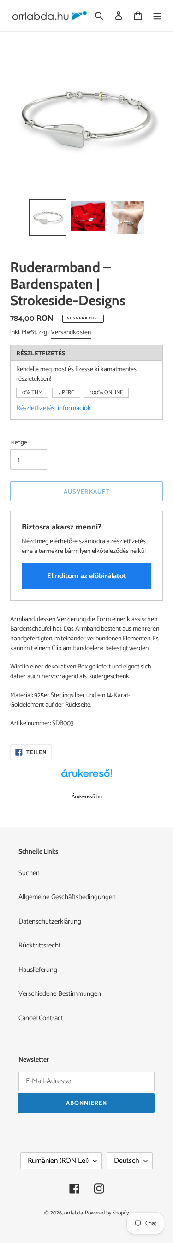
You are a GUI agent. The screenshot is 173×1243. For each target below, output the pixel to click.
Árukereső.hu (87, 796)
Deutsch (126, 1161)
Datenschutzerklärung (49, 921)
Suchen (29, 873)
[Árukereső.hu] (87, 778)
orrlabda (73, 1212)
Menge (18, 442)
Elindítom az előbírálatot (86, 576)
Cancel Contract (40, 1018)
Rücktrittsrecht (39, 945)
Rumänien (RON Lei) (58, 1161)
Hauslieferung (37, 970)
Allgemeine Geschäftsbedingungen (67, 897)
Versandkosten (71, 332)
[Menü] (157, 16)
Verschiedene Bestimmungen (59, 993)
